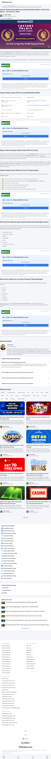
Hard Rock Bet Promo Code (8, 725)
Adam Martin (8, 15)
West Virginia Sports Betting (9, 576)
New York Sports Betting (8, 560)
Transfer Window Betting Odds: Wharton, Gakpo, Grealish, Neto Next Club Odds (24, 615)
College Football (21, 392)
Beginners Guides (30, 659)
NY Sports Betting (6, 645)
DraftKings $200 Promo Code (8, 718)
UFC (2, 398)
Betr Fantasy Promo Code (8, 685)
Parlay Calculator (30, 668)
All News (3, 392)
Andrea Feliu (9, 18)
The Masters (44, 395)
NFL (7, 395)
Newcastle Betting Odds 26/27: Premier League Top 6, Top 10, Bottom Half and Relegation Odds (27, 624)
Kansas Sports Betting (8, 545)
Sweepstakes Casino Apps (8, 703)
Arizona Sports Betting (8, 528)
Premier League (36, 395)
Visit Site (25, 78)
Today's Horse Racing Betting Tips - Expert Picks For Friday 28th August (22, 606)
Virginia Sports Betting (8, 573)
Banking (5, 592)
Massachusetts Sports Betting (10, 553)
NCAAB (46, 392)
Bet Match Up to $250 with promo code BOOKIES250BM (38, 105)
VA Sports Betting (6, 663)
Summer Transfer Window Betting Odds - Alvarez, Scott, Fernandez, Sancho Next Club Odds (26, 620)
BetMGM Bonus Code (7, 713)
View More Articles (25, 628)
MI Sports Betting (6, 654)
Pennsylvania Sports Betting (9, 568)
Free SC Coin (5, 689)
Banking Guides (30, 661)
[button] (25, 362)
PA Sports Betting (6, 652)
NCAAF (2, 395)
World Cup (13, 398)
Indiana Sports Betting (8, 540)
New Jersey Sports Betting (9, 558)
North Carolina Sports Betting (10, 563)
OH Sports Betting (6, 670)
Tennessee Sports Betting (9, 571)
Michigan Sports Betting (8, 555)
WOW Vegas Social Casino (8, 698)
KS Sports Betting (6, 648)
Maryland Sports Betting (8, 550)
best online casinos (21, 59)
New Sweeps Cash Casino (8, 705)
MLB (33, 392)
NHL (12, 395)
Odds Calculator (30, 666)
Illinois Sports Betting (8, 538)
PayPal (4, 236)
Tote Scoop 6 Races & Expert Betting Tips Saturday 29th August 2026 (21, 602)
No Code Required (25, 75)
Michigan (43, 157)
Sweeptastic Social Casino (8, 694)
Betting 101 (5, 587)
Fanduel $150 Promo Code (8, 720)
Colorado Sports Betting (8, 530)
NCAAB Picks (29, 650)
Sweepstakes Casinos (7, 696)
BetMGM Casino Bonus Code (8, 716)
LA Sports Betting (6, 668)
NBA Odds (28, 654)
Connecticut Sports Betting (9, 533)
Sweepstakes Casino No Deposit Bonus (11, 707)
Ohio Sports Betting (7, 565)
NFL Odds (28, 652)
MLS (37, 392)
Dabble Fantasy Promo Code (8, 683)
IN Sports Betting (6, 666)
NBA (42, 392)
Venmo (4, 246)
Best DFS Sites (5, 678)
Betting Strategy (7, 590)
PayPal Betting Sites (30, 663)
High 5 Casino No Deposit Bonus (9, 692)
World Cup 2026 (21, 398)
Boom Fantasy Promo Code (8, 680)
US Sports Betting (7, 578)
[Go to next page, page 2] (50, 517)
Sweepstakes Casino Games (8, 701)
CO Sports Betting (6, 661)
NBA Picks (28, 648)
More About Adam (11, 346)
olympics (17, 395)
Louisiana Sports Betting (8, 548)
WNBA (6, 398)
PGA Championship (26, 395)
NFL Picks (28, 645)
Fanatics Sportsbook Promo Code (9, 722)
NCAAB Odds (29, 657)
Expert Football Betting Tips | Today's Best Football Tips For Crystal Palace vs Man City (25, 611)
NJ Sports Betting (6, 650)
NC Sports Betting (6, 672)
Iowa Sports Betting (7, 543)
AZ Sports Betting (6, 659)
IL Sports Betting (6, 657)
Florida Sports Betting (8, 535)
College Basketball (11, 392)
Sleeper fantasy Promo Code (8, 687)
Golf (28, 392)
